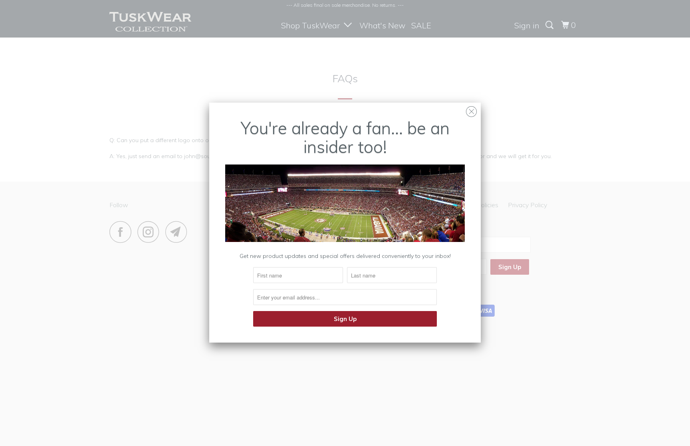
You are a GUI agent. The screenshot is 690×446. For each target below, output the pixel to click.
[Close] (471, 109)
